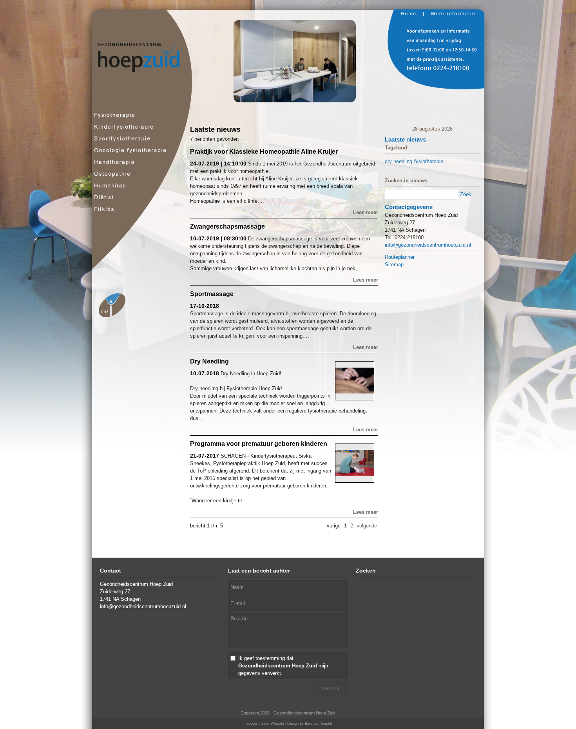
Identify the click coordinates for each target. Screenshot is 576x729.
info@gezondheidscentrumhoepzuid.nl (428, 245)
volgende (367, 526)
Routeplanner (400, 257)
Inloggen (251, 723)
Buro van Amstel (318, 723)
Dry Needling (209, 361)
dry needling (398, 161)
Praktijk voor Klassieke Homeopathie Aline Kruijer (264, 151)
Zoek (465, 194)
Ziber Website (272, 723)
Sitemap (394, 264)
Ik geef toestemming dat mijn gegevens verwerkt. (283, 665)
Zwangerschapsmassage (227, 226)
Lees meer (365, 212)
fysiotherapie (428, 161)
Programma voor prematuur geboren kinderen (258, 443)
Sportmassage (212, 294)
